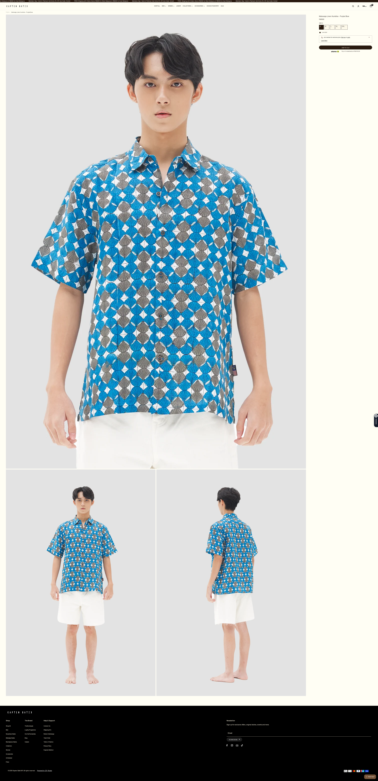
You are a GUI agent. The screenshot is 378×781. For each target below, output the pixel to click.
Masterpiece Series (11, 742)
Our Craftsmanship (30, 734)
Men (7, 730)
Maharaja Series (10, 738)
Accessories (9, 754)
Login (348, 37)
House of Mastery (213, 6)
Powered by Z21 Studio (44, 770)
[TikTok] (242, 745)
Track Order (47, 738)
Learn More (324, 40)
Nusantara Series (11, 734)
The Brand (28, 721)
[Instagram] (232, 745)
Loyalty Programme (30, 730)
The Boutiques (29, 726)
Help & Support (49, 721)
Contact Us (47, 726)
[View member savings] (369, 37)
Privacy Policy (47, 746)
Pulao (7, 762)
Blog (26, 738)
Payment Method (48, 750)
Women (8, 750)
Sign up (343, 37)
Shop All (157, 6)
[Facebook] (227, 745)
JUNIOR (178, 6)
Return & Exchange (49, 734)
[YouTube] (237, 745)
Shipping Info (47, 730)
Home (7, 12)
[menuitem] (157, 6)
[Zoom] (302, 19)
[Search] (353, 6)
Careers (27, 742)
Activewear (9, 758)
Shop (8, 721)
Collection (9, 746)
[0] (371, 6)
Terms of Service (48, 742)
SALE (222, 6)
